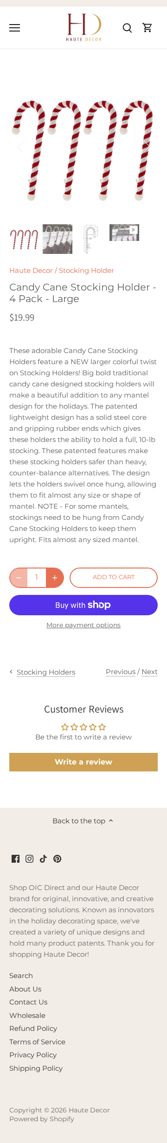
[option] (83, 146)
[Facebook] (15, 858)
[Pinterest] (57, 858)
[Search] (127, 27)
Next (149, 671)
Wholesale (27, 1015)
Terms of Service (37, 1041)
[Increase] (55, 577)
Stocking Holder (86, 270)
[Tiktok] (43, 858)
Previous (120, 671)
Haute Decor (31, 270)
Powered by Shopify (41, 1119)
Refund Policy (33, 1028)
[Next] (146, 146)
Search (21, 975)
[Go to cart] (147, 27)
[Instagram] (29, 858)
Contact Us (28, 1002)
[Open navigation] (14, 28)
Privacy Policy (33, 1054)
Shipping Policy (36, 1068)
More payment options (83, 625)
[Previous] (20, 146)
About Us (25, 989)
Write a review (83, 762)
